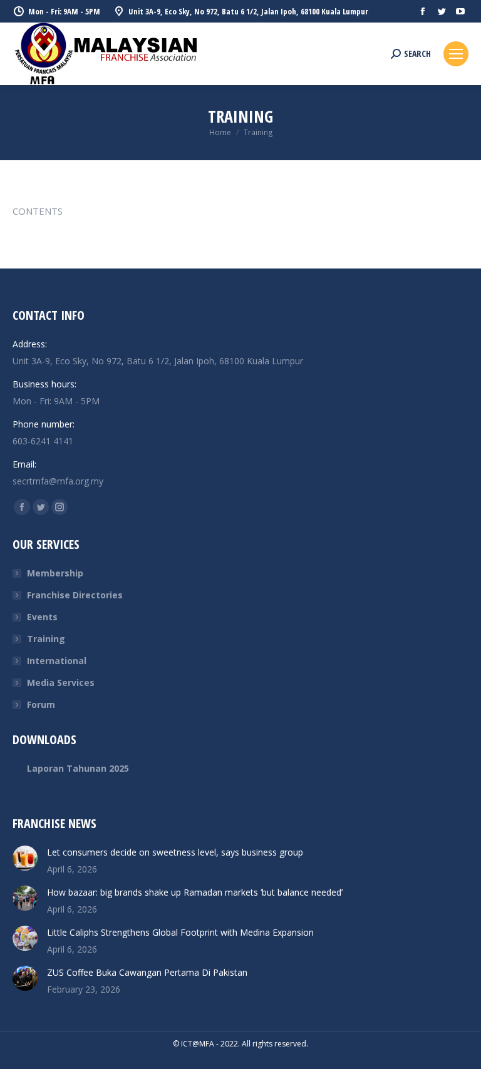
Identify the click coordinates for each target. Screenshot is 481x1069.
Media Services (61, 682)
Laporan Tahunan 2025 (78, 768)
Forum (41, 704)
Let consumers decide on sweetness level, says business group (175, 852)
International (56, 661)
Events (42, 617)
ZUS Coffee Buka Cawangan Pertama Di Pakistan (147, 972)
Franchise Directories (75, 595)
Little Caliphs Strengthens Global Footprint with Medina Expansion (180, 932)
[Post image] (25, 858)
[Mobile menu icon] (455, 53)
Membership (55, 573)
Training (46, 639)
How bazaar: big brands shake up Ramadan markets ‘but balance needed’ (195, 892)
